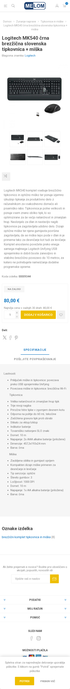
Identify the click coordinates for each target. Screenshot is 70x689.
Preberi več (47, 681)
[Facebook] (32, 638)
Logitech (30, 55)
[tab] (35, 350)
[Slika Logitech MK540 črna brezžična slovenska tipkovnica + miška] (18, 139)
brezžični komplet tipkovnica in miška (26, 537)
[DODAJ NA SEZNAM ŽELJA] (61, 315)
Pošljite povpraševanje (35, 359)
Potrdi (24, 681)
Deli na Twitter (5, 337)
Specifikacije (35, 350)
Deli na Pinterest (16, 338)
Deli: (5, 330)
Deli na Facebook (10, 338)
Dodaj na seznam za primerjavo (6, 176)
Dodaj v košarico (38, 314)
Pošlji (54, 578)
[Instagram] (39, 638)
